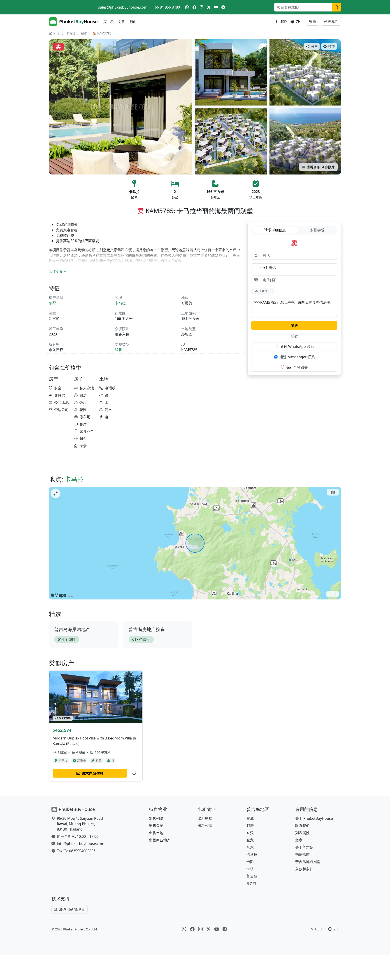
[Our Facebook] (194, 7)
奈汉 (250, 832)
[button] (252, 883)
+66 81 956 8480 (166, 7)
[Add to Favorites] (134, 773)
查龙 (250, 840)
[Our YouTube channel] (216, 7)
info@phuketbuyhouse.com (80, 843)
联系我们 (302, 825)
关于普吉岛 (304, 847)
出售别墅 (156, 818)
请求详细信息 (275, 229)
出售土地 (156, 832)
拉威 (250, 818)
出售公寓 (156, 825)
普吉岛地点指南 (307, 861)
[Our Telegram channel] (223, 7)
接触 (132, 21)
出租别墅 (205, 818)
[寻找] (336, 7)
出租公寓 (205, 825)
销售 (118, 349)
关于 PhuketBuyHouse (314, 818)
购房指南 (302, 854)
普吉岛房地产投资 (147, 629)
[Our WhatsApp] (187, 7)
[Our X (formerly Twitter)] (209, 7)
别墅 (84, 33)
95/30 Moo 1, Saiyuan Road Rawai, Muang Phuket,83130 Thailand (80, 824)
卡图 (250, 861)
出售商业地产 (160, 840)
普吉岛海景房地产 (72, 629)
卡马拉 (70, 33)
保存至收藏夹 (297, 367)
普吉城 (251, 876)
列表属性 (331, 21)
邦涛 (250, 825)
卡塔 (250, 868)
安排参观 (317, 229)
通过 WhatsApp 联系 (297, 346)
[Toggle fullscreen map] (55, 493)
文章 (121, 21)
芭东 (250, 847)
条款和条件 (304, 868)
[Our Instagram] (201, 7)
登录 (312, 21)
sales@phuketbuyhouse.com (122, 7)
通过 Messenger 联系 (297, 356)
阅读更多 (56, 271)
